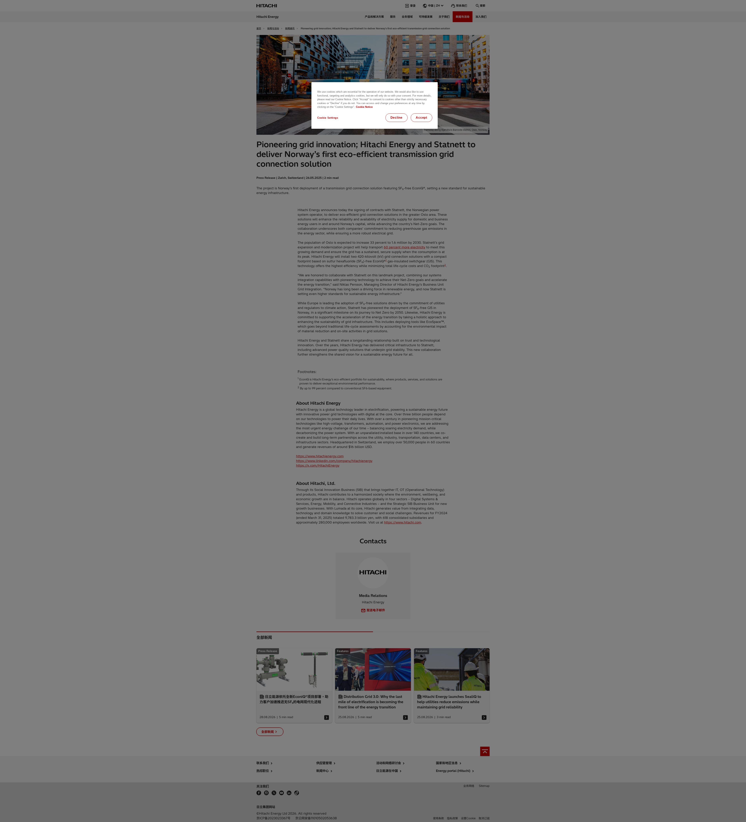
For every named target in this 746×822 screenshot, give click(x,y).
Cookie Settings (327, 117)
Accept (421, 117)
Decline (396, 117)
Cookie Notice (364, 106)
